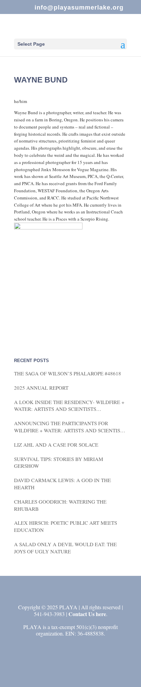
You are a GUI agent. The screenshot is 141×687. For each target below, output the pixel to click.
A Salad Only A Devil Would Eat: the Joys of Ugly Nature (65, 548)
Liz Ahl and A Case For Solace (56, 444)
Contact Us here (87, 614)
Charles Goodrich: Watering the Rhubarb (60, 505)
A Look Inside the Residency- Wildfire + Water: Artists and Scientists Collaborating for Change (69, 406)
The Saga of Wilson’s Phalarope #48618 (67, 373)
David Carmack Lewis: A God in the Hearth (62, 484)
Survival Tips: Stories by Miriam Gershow (58, 462)
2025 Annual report (41, 387)
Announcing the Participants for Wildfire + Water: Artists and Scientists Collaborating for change (70, 427)
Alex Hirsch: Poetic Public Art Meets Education (65, 526)
